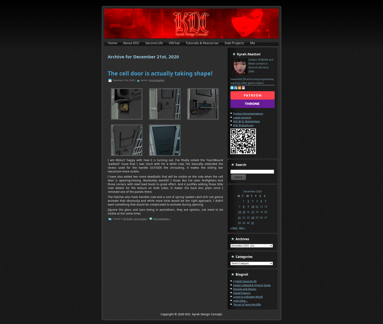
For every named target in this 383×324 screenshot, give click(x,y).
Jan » (242, 228)
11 (257, 206)
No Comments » (162, 218)
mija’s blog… (240, 300)
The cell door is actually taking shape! (160, 73)
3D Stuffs (128, 218)
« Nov (233, 228)
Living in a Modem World (248, 297)
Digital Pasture (241, 293)
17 (252, 212)
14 (239, 212)
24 (252, 217)
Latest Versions (242, 117)
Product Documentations (248, 113)
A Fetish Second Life (245, 281)
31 (252, 223)
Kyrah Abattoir (157, 80)
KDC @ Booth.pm (243, 125)
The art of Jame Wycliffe (247, 304)
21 (239, 217)
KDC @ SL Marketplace (246, 121)
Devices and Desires (244, 289)
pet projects (140, 218)
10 (252, 206)
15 (243, 212)
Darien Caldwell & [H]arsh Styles (252, 285)
